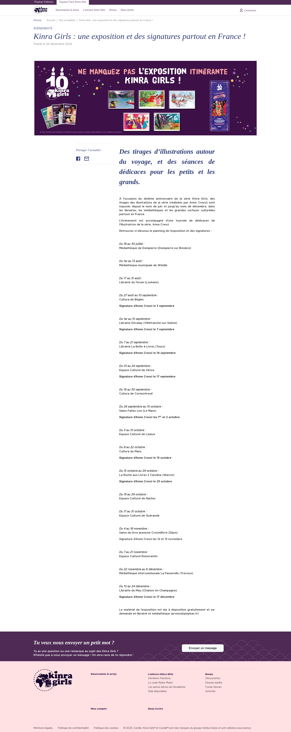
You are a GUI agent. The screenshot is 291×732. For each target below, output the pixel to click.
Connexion (250, 10)
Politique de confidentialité (73, 728)
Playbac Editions (43, 2)
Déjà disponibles (157, 691)
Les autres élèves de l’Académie (166, 687)
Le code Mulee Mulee (160, 682)
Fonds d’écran (213, 687)
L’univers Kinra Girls (94, 10)
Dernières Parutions (159, 678)
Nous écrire (127, 10)
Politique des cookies (106, 728)
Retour (38, 20)
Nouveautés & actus (67, 10)
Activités (210, 691)
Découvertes (212, 678)
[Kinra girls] (40, 10)
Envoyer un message (203, 648)
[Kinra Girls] (60, 680)
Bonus (113, 10)
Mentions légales (43, 728)
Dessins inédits (213, 682)
